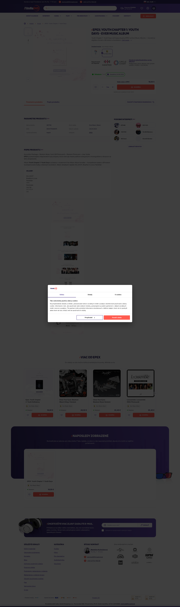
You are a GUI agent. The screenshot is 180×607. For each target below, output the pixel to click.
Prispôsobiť (89, 317)
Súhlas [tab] (62, 294)
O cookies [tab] (118, 294)
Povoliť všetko (117, 317)
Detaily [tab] (90, 294)
